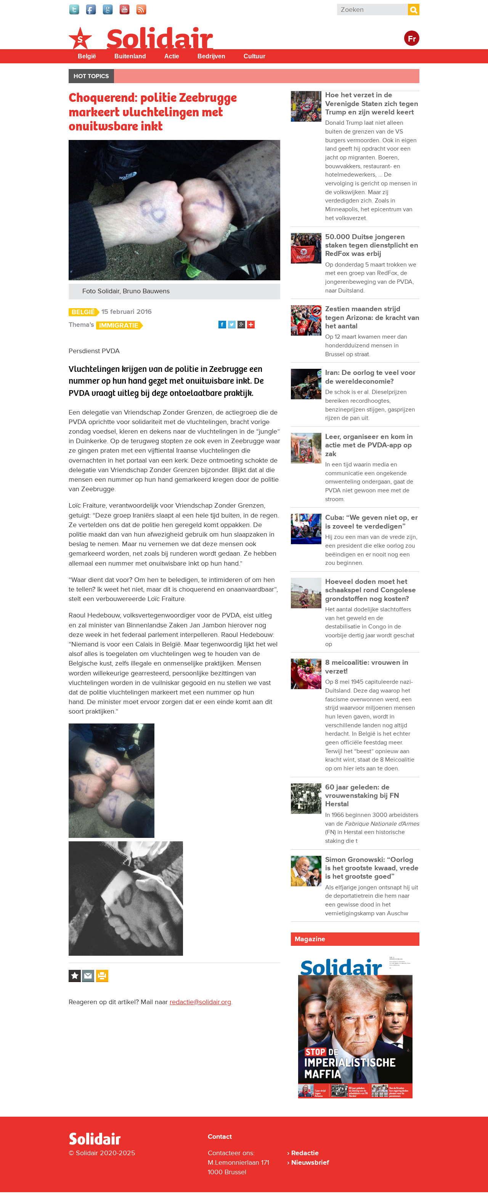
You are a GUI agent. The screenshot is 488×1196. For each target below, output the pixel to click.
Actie (171, 56)
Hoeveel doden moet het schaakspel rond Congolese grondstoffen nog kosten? (370, 590)
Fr (412, 39)
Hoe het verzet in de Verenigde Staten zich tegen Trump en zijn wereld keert (371, 104)
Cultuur (254, 56)
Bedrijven (211, 56)
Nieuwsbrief (310, 1162)
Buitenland (130, 56)
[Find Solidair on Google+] (108, 14)
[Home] (102, 1143)
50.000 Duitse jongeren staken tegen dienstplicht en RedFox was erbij (371, 246)
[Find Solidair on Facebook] (91, 14)
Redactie (305, 1153)
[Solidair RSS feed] (142, 14)
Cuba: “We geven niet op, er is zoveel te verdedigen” (371, 521)
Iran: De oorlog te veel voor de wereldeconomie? (370, 377)
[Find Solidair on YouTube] (125, 14)
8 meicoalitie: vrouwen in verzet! (366, 666)
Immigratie (118, 326)
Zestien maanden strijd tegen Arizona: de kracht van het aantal (372, 318)
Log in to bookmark (75, 976)
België (87, 56)
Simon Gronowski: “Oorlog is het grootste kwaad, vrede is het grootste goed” (372, 868)
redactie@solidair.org (200, 1002)
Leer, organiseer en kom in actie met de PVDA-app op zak (369, 445)
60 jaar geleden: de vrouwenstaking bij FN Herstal (362, 796)
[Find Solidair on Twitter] (75, 14)
